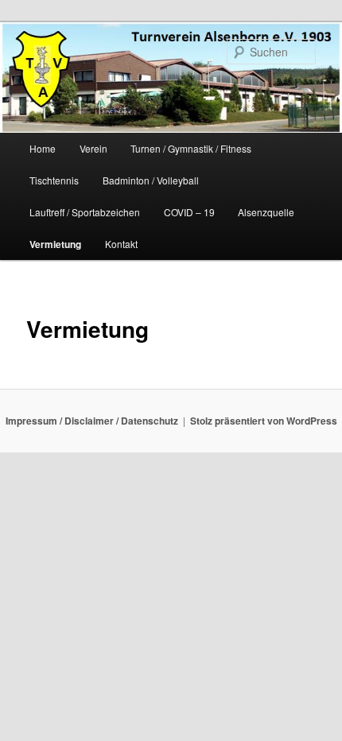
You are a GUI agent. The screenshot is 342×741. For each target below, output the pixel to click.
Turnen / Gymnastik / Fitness (190, 148)
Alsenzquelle (266, 212)
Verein (93, 148)
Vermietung (55, 244)
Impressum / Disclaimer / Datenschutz (92, 420)
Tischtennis (54, 180)
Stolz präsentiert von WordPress (263, 420)
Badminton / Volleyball (151, 180)
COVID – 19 (189, 212)
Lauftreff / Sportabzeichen (84, 212)
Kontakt (121, 243)
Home (42, 148)
